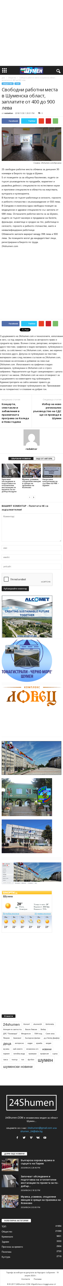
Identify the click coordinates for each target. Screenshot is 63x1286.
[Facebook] (18, 1137)
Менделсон (26, 1033)
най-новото (18, 1049)
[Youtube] (45, 1137)
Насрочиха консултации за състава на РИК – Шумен (51, 482)
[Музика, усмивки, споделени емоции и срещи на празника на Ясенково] (31, 471)
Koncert (27, 1024)
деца (7, 1043)
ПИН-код (38, 1033)
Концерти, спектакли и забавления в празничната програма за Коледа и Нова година (15, 412)
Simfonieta (50, 1024)
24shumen (11, 1024)
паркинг (6, 1053)
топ (22, 1059)
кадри (30, 1043)
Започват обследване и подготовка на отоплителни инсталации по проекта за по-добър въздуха (9, 485)
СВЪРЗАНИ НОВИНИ (21, 458)
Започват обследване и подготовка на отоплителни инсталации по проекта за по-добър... (39, 1181)
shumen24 (37, 1024)
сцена (54, 1053)
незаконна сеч (32, 1049)
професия (44, 1053)
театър (14, 1059)
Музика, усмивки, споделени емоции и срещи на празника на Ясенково (31, 483)
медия (48, 1043)
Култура (6, 1256)
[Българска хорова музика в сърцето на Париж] (10, 1165)
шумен (45, 1059)
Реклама (37, 1279)
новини (47, 1049)
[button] (57, 70)
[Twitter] (25, 1137)
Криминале (7, 1236)
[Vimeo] (31, 1137)
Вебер (43, 1029)
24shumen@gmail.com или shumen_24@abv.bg (38, 1129)
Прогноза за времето (12, 1246)
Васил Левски (31, 1029)
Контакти (26, 1279)
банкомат (17, 1038)
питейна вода (19, 1053)
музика (6, 1049)
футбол (31, 1059)
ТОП (17, 84)
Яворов (6, 1038)
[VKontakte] (38, 1137)
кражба (39, 1043)
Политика (47, 476)
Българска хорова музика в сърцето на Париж (38, 1162)
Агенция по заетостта (12, 1029)
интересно (19, 1043)
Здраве (5, 1241)
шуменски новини (18, 1066)
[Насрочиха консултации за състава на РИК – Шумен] (52, 471)
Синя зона (50, 1033)
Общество (12, 77)
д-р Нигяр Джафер (51, 1038)
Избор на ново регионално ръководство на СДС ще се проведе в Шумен (47, 411)
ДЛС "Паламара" (10, 1033)
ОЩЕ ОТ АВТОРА (44, 458)
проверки (32, 1053)
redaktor (8, 113)
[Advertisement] (31, 33)
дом (3, 77)
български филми (32, 1038)
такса (5, 1059)
